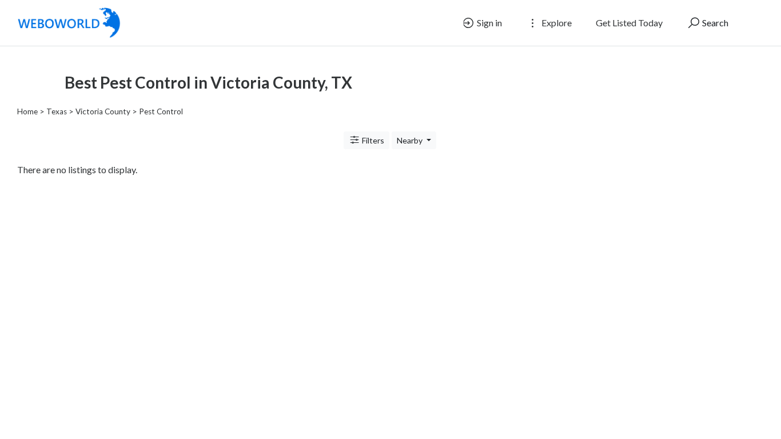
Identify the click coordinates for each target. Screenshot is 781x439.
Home (27, 111)
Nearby (410, 140)
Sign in (488, 22)
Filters (372, 140)
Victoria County (102, 111)
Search (714, 22)
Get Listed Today (629, 22)
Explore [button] (556, 22)
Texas (56, 111)
